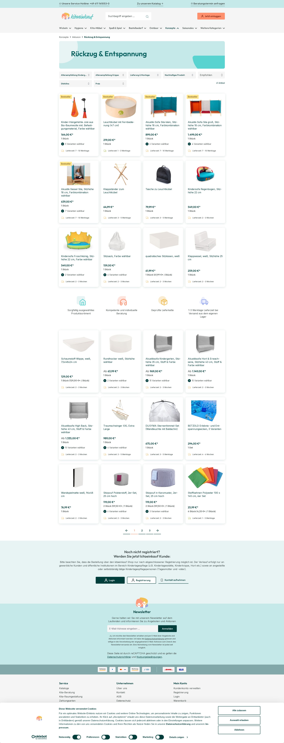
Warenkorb (180, 700)
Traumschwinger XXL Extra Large (118, 427)
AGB (118, 696)
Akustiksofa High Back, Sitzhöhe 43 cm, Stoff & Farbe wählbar (77, 429)
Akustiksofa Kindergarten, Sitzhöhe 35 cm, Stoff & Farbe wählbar (163, 362)
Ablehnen (239, 729)
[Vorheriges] (61, 4)
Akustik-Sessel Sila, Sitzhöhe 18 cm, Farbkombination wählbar (77, 192)
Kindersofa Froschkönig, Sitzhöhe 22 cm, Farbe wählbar (78, 258)
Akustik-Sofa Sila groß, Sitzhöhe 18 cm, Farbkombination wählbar (205, 125)
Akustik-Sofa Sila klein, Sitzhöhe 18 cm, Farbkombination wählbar (162, 125)
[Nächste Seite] (157, 530)
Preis (98, 83)
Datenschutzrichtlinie (119, 656)
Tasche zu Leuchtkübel (159, 189)
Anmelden (167, 628)
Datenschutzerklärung (154, 639)
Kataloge (64, 688)
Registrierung (181, 692)
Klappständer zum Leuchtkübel (113, 191)
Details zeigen (176, 737)
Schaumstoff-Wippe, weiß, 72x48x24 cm (76, 360)
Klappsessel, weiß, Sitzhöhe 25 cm (205, 258)
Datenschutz (123, 700)
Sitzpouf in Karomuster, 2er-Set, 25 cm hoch (162, 494)
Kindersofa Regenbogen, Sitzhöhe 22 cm (205, 191)
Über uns (121, 688)
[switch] (105, 737)
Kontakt (120, 692)
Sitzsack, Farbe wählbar (117, 256)
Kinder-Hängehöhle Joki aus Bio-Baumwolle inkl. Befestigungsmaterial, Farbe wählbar (78, 125)
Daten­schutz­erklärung (178, 724)
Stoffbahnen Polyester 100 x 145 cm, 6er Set (204, 494)
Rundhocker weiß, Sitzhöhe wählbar (119, 360)
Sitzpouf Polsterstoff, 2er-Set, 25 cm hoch (120, 494)
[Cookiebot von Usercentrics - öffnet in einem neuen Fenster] (39, 737)
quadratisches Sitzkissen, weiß (163, 256)
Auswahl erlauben (239, 720)
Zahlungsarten (67, 700)
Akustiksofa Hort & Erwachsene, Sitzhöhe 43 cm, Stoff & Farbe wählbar (205, 362)
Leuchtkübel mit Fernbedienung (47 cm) (118, 124)
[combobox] (124, 16)
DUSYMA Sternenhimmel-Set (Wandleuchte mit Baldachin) (162, 427)
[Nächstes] (223, 4)
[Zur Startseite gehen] (77, 16)
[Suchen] (147, 16)
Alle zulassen (239, 710)
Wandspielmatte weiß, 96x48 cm (77, 494)
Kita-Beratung (67, 692)
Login (177, 696)
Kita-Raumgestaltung (70, 696)
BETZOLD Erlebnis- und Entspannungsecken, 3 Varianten (204, 427)
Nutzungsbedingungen (149, 656)
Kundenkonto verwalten (187, 688)
